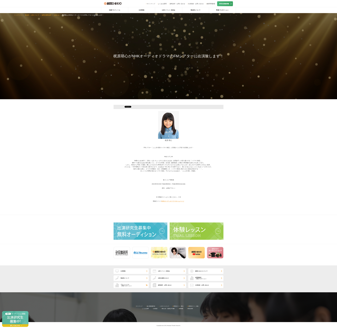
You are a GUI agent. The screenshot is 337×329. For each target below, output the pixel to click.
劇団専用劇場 (211, 3)
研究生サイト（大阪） (194, 306)
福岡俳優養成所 (46, 15)
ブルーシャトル (126, 285)
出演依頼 (155, 308)
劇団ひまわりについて (201, 271)
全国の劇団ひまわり (163, 278)
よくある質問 (162, 3)
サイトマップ (151, 3)
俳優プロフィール (114, 10)
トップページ (18, 15)
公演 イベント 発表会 (168, 10)
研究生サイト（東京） (179, 306)
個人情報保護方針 (151, 306)
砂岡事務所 (201, 278)
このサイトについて (164, 306)
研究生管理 (190, 308)
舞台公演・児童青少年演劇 (168, 308)
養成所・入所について (32, 15)
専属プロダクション (222, 10)
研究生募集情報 (224, 3)
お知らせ (57, 15)
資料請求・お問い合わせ (177, 3)
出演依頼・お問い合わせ (196, 3)
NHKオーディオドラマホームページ (172, 201)
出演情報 (141, 10)
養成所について (195, 10)
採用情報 (181, 308)
